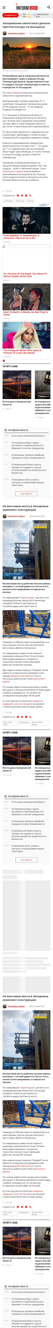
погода (31, 200)
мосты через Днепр (37, 723)
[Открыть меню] (4, 7)
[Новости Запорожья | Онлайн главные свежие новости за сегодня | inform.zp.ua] (27, 7)
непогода (20, 200)
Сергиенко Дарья (16, 33)
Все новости (26, 493)
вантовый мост (8, 723)
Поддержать (10, 15)
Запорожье (8, 200)
